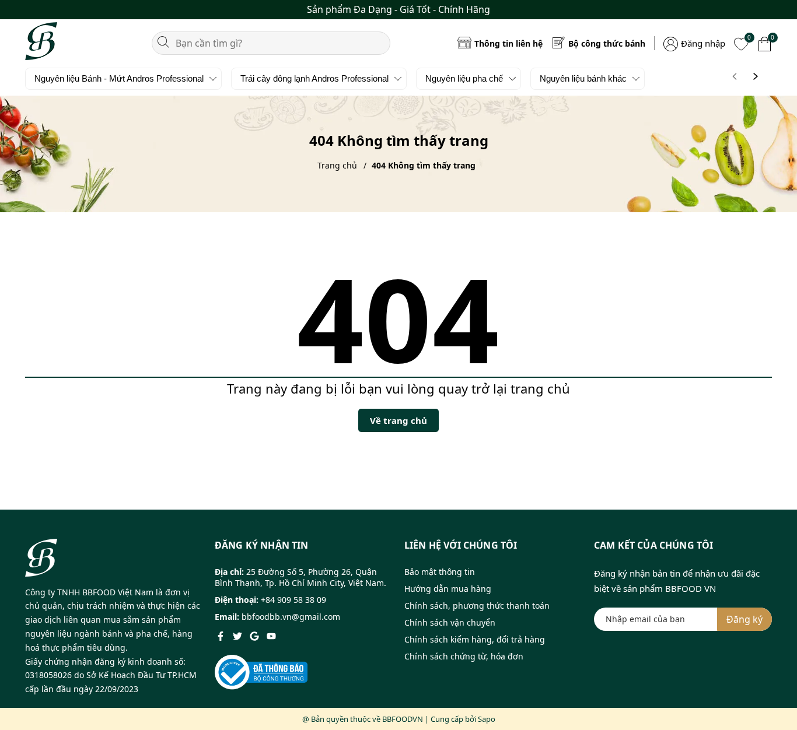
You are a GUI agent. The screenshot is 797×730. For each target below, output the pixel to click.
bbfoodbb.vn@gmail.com (291, 616)
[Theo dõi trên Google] (256, 635)
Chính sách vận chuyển (449, 622)
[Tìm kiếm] (163, 40)
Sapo (486, 719)
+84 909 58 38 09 (293, 599)
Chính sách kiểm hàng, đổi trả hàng (474, 639)
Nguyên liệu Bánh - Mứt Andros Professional (119, 78)
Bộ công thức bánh (606, 43)
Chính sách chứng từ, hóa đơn (463, 656)
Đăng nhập (703, 43)
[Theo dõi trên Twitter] (239, 635)
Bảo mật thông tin (439, 571)
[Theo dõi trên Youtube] (271, 635)
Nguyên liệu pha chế (464, 78)
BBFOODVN (402, 719)
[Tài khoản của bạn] (670, 42)
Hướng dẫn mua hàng (447, 588)
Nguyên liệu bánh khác (583, 78)
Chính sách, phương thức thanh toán (477, 605)
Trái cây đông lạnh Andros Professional (314, 78)
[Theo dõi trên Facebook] (222, 635)
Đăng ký (744, 619)
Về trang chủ (398, 420)
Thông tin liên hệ (508, 43)
